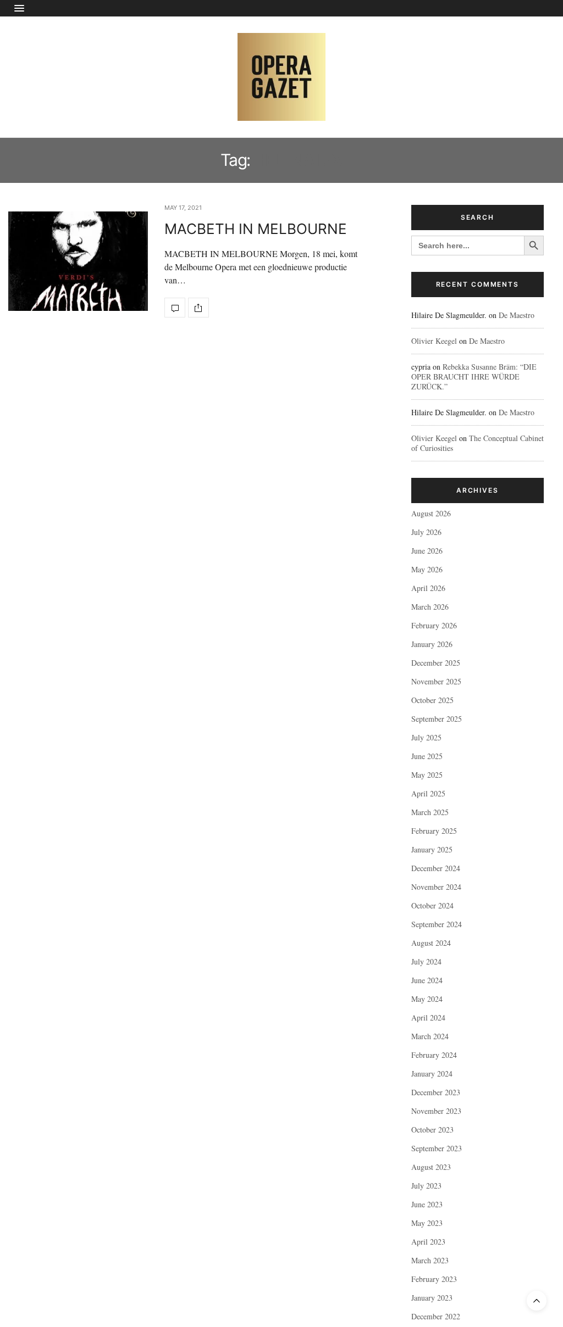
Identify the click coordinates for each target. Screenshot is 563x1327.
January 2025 (431, 849)
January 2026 (431, 644)
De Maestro (516, 315)
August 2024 (431, 943)
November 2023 (436, 1111)
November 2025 (436, 681)
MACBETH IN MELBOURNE (255, 228)
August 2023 (431, 1167)
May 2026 (427, 569)
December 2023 (435, 1092)
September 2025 (436, 718)
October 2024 (432, 905)
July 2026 (426, 532)
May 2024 (427, 999)
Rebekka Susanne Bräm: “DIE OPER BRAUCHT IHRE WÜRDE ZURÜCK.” (474, 376)
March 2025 (430, 812)
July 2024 (426, 961)
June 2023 (427, 1204)
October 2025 (432, 700)
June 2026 (427, 550)
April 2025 (428, 793)
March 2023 (430, 1260)
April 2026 (428, 588)
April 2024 (428, 1017)
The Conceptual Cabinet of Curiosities (477, 443)
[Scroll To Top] (537, 1301)
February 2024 (434, 1055)
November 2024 (436, 887)
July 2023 (426, 1185)
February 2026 (434, 625)
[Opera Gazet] (281, 77)
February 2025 (434, 831)
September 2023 (436, 1148)
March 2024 (430, 1036)
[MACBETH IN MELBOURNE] (78, 261)
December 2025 (435, 662)
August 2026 (431, 513)
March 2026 (430, 606)
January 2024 (431, 1073)
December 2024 (435, 868)
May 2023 (427, 1223)
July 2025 (426, 737)
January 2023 (431, 1297)
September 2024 (436, 924)
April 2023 (428, 1241)
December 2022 (435, 1316)
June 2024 (427, 980)
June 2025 (427, 756)
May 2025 (427, 775)
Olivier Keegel (434, 341)
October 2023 (432, 1129)
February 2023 (434, 1279)
